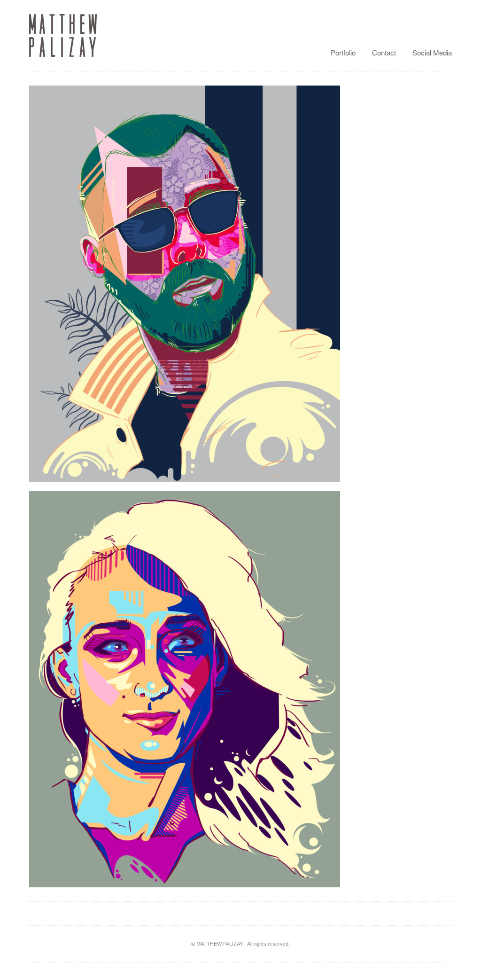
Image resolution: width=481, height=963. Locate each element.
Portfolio (343, 52)
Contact (384, 52)
